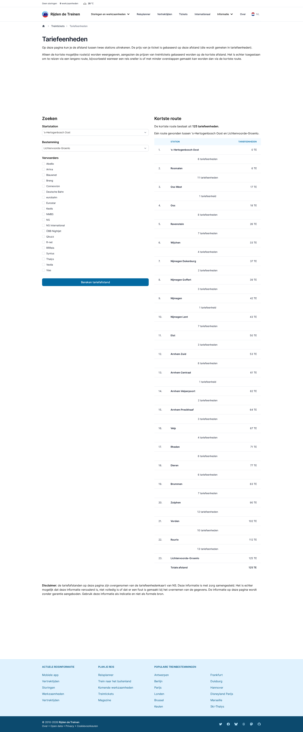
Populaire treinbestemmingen (175, 666)
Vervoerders (50, 158)
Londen (159, 694)
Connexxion (53, 186)
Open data (56, 725)
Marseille (216, 700)
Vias (48, 270)
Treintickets (58, 26)
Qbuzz (50, 236)
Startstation (50, 126)
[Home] (44, 26)
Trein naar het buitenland (114, 681)
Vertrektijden (164, 14)
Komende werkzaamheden (115, 687)
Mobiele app (50, 675)
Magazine (104, 700)
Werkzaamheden (53, 694)
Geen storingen (49, 3)
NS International (55, 225)
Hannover (216, 687)
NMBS (49, 214)
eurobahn (51, 197)
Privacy (70, 725)
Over (243, 14)
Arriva (49, 169)
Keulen (158, 706)
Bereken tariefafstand (95, 282)
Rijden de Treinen (69, 722)
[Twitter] (220, 724)
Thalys (50, 258)
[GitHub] (259, 724)
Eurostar (51, 202)
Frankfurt (216, 675)
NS (48, 219)
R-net (49, 242)
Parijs (157, 687)
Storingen (48, 687)
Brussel (159, 700)
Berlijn (158, 681)
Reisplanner (143, 14)
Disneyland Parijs (221, 694)
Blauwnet (51, 174)
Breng (49, 180)
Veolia (49, 264)
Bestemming (50, 142)
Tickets (183, 14)
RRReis (50, 247)
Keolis (49, 208)
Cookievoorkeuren (87, 725)
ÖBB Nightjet (53, 230)
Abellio (50, 163)
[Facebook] (228, 724)
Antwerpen (161, 675)
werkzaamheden (69, 3)
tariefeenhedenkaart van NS (157, 585)
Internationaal (202, 14)
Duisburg (216, 681)
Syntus (50, 253)
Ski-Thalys (217, 706)
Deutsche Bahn (55, 191)
